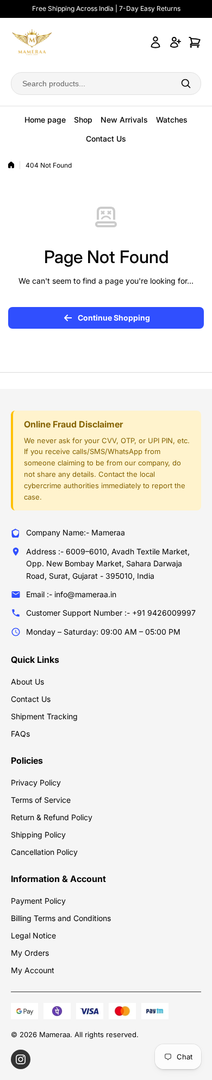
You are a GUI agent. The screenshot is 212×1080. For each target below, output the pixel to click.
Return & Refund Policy (51, 817)
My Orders (30, 952)
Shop (83, 119)
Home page (45, 119)
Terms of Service (41, 799)
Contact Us (106, 138)
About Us (27, 681)
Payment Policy (38, 900)
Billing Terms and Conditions (61, 918)
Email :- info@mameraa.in (71, 594)
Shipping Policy (38, 834)
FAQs (20, 733)
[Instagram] (20, 1059)
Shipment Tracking (44, 716)
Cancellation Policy (44, 852)
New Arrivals (124, 119)
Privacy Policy (36, 782)
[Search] (186, 83)
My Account (32, 970)
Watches (172, 119)
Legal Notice (33, 935)
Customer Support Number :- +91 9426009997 (111, 612)
